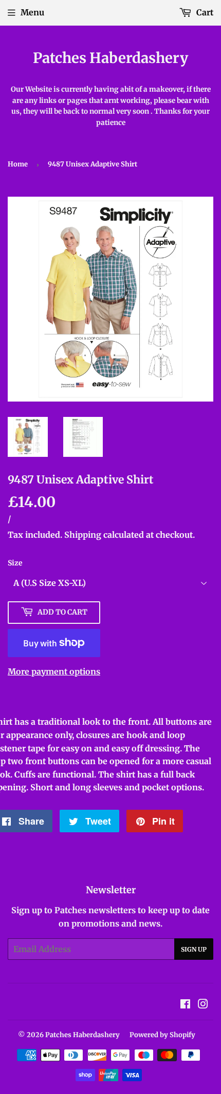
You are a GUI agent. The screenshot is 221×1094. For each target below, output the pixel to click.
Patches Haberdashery (110, 58)
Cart (203, 12)
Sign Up (194, 949)
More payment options (54, 671)
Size (15, 562)
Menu (32, 12)
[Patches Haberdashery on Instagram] (203, 1005)
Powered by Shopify (162, 1034)
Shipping (82, 535)
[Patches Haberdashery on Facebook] (185, 1005)
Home (18, 164)
